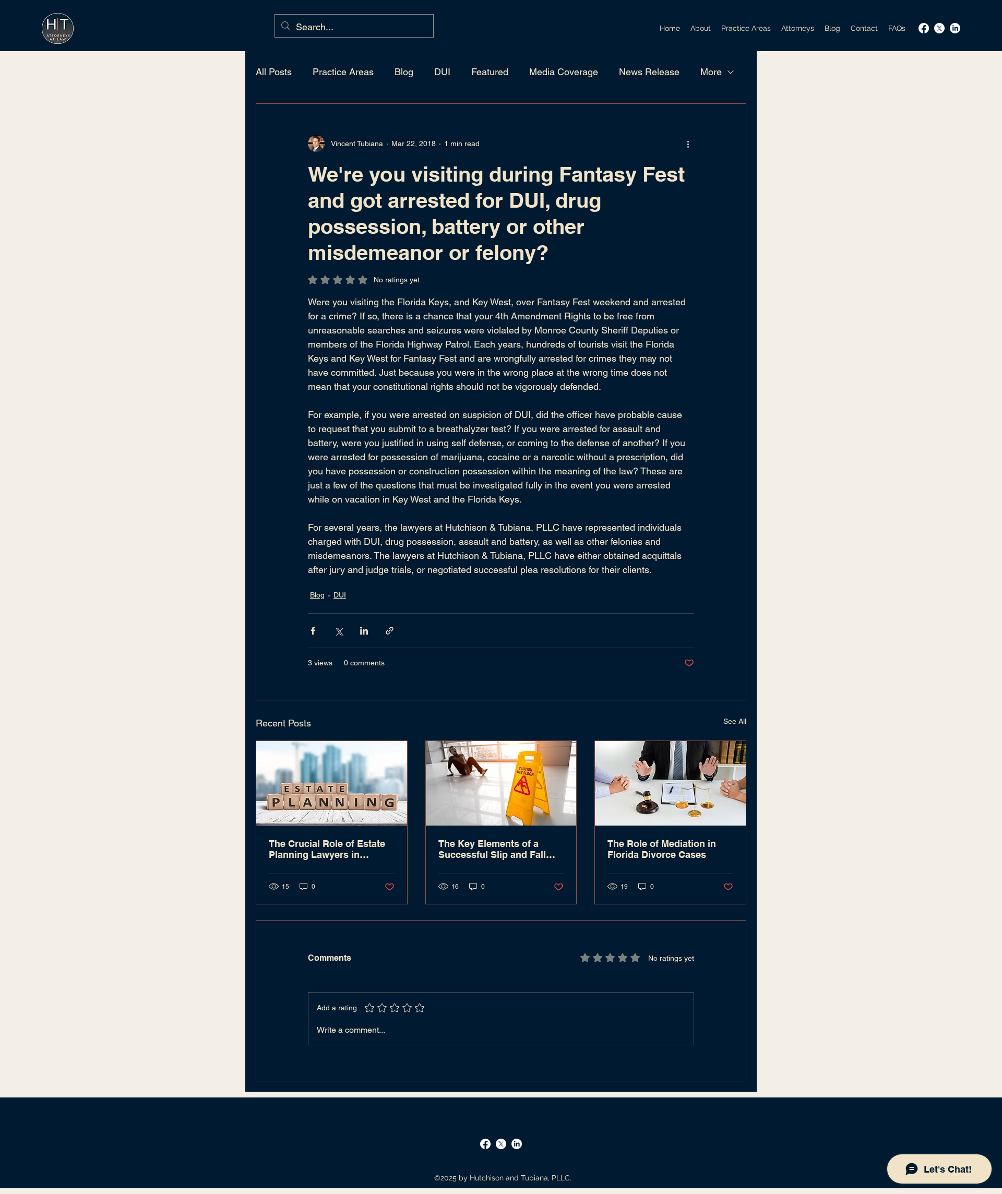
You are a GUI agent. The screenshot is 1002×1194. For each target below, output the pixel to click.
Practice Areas (343, 71)
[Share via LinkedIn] (364, 631)
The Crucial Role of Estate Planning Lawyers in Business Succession (327, 849)
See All (734, 721)
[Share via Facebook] (313, 631)
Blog (404, 71)
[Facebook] (923, 28)
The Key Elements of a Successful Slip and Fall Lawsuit (492, 849)
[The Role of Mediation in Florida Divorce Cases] (670, 783)
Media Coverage (563, 71)
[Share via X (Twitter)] (338, 631)
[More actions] (688, 143)
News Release (649, 71)
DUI (442, 71)
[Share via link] (390, 631)
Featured (489, 71)
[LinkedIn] (955, 28)
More (711, 71)
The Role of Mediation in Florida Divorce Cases (661, 849)
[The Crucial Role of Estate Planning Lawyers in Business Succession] (331, 783)
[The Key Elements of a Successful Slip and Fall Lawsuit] (501, 783)
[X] (939, 28)
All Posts (274, 71)
